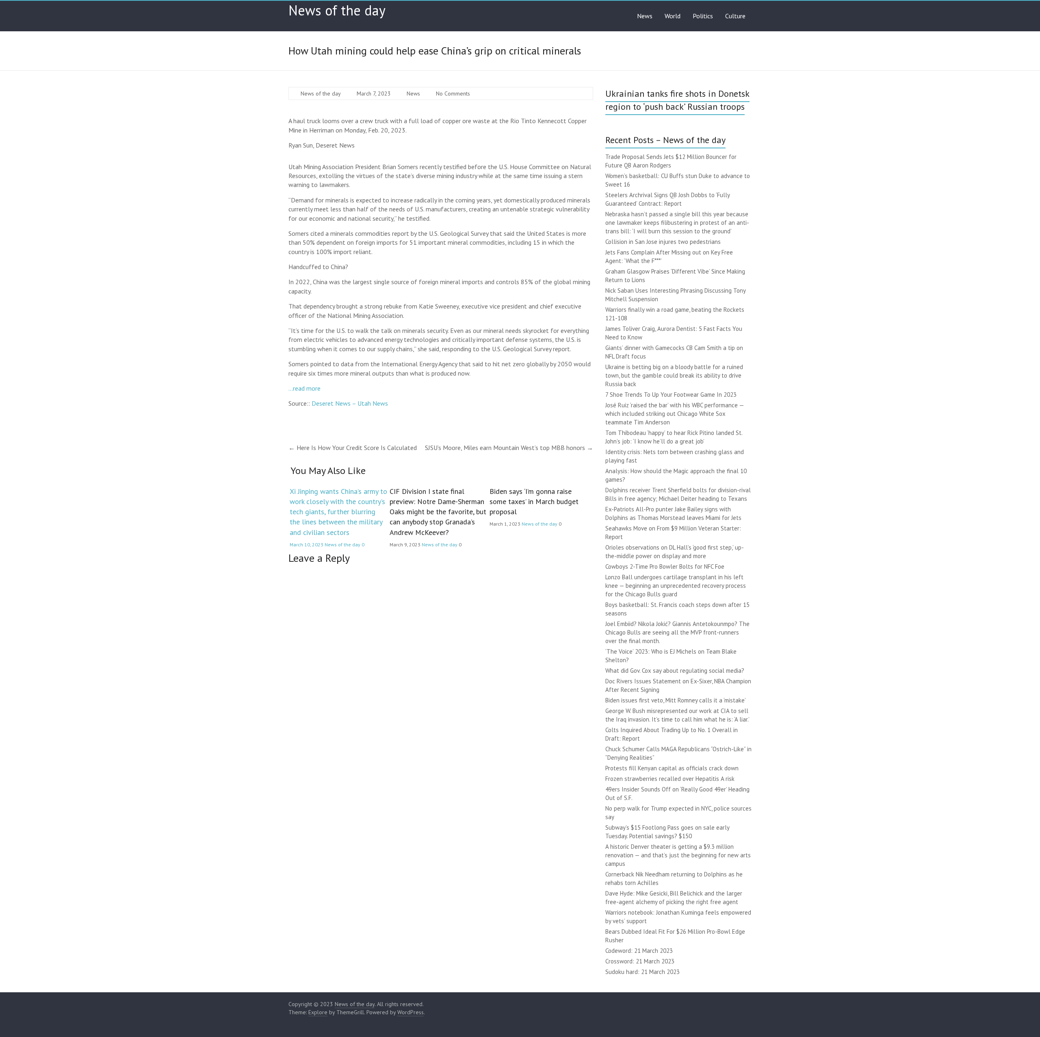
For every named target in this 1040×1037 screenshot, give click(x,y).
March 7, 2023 (374, 93)
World (672, 16)
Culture (735, 16)
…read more (304, 388)
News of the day (337, 10)
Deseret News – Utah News (350, 403)
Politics (703, 16)
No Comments (453, 93)
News (644, 16)
